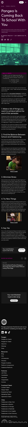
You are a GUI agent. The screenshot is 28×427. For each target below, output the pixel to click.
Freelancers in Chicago (7, 406)
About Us (3, 344)
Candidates (4, 375)
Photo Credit (14, 171)
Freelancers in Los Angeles (8, 411)
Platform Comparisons (7, 365)
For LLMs (15, 417)
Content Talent (5, 387)
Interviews (4, 377)
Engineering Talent (6, 392)
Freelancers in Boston (7, 404)
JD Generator (5, 358)
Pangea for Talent (6, 341)
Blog (2, 6)
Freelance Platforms (6, 367)
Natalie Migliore (8, 35)
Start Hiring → (21, 250)
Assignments (4, 380)
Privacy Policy (4, 417)
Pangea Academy (6, 363)
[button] (22, 258)
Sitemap (3, 346)
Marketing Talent (6, 394)
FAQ (2, 356)
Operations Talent (6, 396)
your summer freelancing (15, 93)
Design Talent (5, 390)
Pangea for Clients (6, 339)
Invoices (3, 382)
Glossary (3, 360)
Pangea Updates (10, 6)
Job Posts (4, 373)
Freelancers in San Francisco (9, 413)
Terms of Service (10, 417)
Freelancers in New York (8, 402)
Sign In (21, 2)
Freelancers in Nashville (7, 409)
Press (2, 348)
